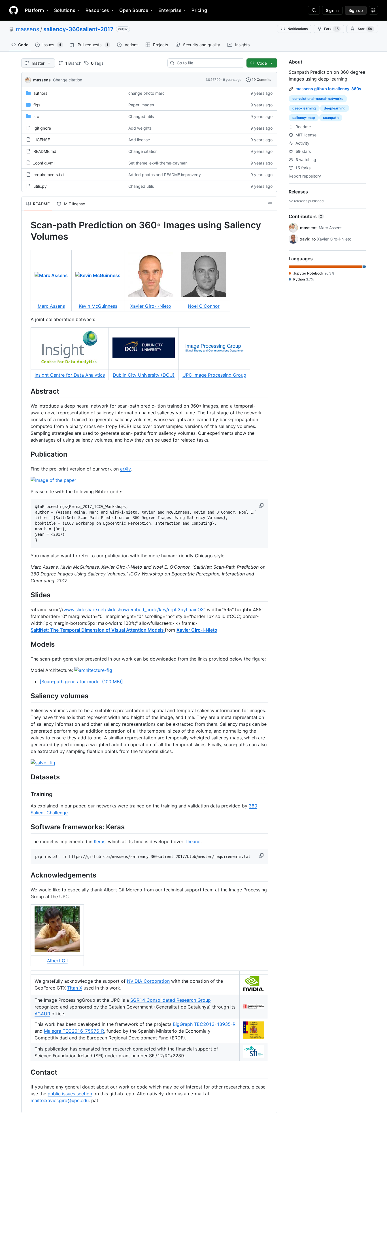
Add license (139, 139)
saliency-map (303, 117)
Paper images (141, 104)
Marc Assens (51, 306)
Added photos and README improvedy (164, 174)
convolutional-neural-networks (317, 98)
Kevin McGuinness (98, 306)
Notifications (298, 29)
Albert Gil (57, 960)
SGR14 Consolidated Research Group (170, 1000)
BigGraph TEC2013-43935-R (204, 1024)
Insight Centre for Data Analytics (70, 375)
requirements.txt (48, 174)
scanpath (331, 117)
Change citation (67, 79)
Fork (331, 29)
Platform (34, 10)
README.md (44, 151)
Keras (99, 841)
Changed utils (141, 116)
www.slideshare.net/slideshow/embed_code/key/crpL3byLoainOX (133, 609)
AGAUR (42, 1013)
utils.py (40, 186)
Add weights (140, 128)
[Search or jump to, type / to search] (314, 10)
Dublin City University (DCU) (144, 375)
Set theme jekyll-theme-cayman (158, 163)
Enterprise (169, 10)
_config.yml (43, 163)
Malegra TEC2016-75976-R (74, 1031)
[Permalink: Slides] (27, 595)
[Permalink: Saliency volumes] (27, 696)
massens (27, 29)
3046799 (213, 79)
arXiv (125, 469)
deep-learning (304, 108)
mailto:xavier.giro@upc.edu (60, 1100)
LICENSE (41, 139)
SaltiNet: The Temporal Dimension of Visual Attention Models (98, 630)
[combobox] (208, 63)
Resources (97, 10)
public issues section (70, 1093)
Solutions (64, 10)
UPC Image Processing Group (214, 375)
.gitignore (42, 128)
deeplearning (335, 108)
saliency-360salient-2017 (78, 29)
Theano (193, 841)
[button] (262, 506)
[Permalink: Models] (27, 644)
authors (40, 93)
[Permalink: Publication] (27, 454)
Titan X (74, 988)
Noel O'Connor (204, 306)
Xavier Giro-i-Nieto (150, 306)
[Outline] (270, 203)
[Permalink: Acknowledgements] (27, 875)
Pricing (199, 10)
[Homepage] (13, 10)
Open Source (133, 10)
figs (36, 104)
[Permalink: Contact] (27, 1072)
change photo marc (146, 93)
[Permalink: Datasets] (27, 777)
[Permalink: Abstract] (27, 391)
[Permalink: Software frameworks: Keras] (27, 827)
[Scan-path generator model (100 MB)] (81, 681)
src (36, 116)
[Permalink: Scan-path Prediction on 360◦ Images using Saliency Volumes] (27, 231)
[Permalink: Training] (27, 794)
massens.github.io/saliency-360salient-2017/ (340, 88)
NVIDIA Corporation (148, 981)
